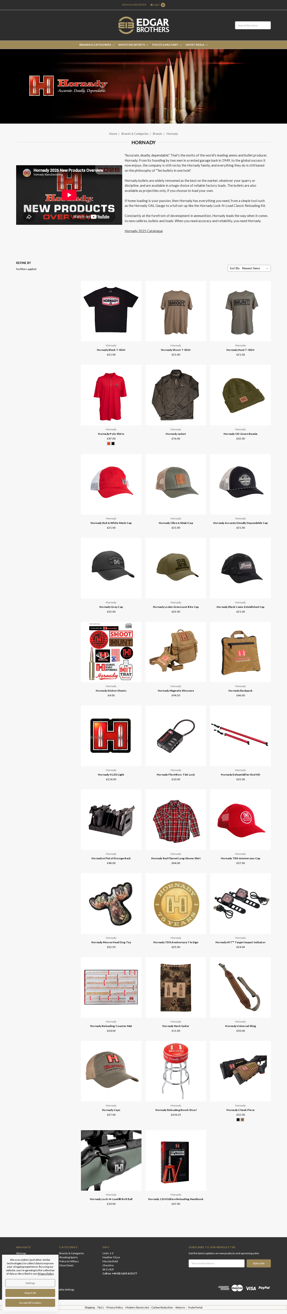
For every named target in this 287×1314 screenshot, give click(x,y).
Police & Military (165, 44)
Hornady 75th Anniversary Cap (240, 858)
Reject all (30, 1293)
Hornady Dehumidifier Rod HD (240, 774)
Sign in (126, 4)
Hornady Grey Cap (111, 607)
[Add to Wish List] (136, 298)
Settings (30, 1283)
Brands (157, 133)
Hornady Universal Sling (240, 1026)
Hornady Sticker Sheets (111, 690)
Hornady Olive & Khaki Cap (176, 523)
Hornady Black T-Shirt (111, 350)
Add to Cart (176, 505)
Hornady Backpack (240, 690)
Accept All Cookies (30, 1302)
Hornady (172, 133)
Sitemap (21, 1253)
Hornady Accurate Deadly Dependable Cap (240, 523)
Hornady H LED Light (111, 774)
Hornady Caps (111, 1110)
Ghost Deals (195, 44)
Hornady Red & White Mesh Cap (111, 523)
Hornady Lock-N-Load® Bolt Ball (111, 1199)
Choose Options (111, 332)
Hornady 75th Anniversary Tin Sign (175, 942)
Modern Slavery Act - (138, 1307)
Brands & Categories (95, 44)
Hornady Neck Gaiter (175, 1026)
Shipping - (91, 1307)
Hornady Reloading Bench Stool (175, 1110)
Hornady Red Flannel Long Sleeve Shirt (176, 858)
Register (140, 4)
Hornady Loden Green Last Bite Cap (176, 607)
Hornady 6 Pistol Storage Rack (111, 858)
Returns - (182, 1307)
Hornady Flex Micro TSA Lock (176, 774)
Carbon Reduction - (163, 1307)
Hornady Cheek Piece (240, 1110)
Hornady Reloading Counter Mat (111, 1026)
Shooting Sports (131, 44)
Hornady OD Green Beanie (241, 433)
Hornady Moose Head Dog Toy (111, 942)
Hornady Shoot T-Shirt (176, 350)
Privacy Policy (46, 1273)
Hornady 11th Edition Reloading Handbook (176, 1199)
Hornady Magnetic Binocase (176, 690)
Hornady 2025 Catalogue (144, 231)
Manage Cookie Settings (60, 1289)
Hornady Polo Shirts (111, 433)
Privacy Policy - (116, 1307)
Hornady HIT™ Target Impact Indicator (240, 942)
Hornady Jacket (176, 433)
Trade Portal (195, 1307)
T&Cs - (102, 1307)
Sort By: (235, 268)
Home (113, 133)
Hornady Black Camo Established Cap (241, 607)
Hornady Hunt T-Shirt (240, 350)
